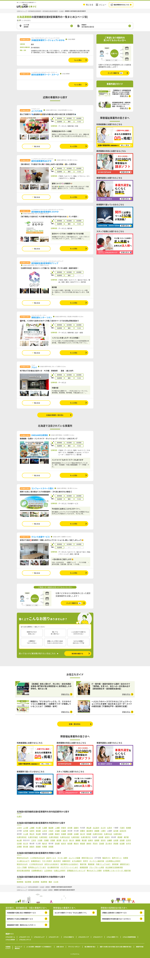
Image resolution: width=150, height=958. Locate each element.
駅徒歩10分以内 (22, 858)
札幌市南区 (118, 834)
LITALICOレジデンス (25, 940)
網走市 (76, 843)
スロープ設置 (22, 867)
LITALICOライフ (97, 937)
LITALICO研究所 (10, 940)
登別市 (103, 840)
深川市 (65, 840)
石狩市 (128, 840)
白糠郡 (109, 840)
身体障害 (36, 882)
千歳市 (122, 828)
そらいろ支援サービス (40, 536)
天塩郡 (63, 831)
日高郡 (76, 834)
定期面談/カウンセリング (76, 870)
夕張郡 (57, 831)
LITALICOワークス (24, 937)
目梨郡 (122, 840)
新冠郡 (69, 834)
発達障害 (44, 882)
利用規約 (8, 947)
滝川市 (71, 840)
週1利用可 (57, 861)
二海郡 (57, 828)
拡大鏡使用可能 (53, 867)
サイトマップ (18, 947)
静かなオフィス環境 (94, 870)
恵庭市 (57, 834)
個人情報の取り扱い (90, 947)
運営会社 (17, 948)
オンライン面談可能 (96, 861)
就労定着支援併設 (23, 870)
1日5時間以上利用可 (113, 861)
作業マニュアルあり (103, 864)
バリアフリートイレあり (69, 867)
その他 (55, 882)
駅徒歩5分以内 (22, 864)
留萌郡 (96, 840)
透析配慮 (115, 864)
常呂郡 (38, 834)
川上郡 (25, 834)
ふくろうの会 (36, 111)
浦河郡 (58, 840)
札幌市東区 (43, 837)
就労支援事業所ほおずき (41, 161)
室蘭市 (82, 831)
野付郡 (25, 847)
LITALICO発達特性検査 (129, 937)
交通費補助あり (37, 870)
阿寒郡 (44, 847)
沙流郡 (39, 840)
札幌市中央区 (98, 834)
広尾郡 (50, 834)
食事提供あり (36, 861)
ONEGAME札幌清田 (39, 435)
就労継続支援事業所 (34, 11)
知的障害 (28, 882)
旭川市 (82, 834)
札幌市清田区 (54, 837)
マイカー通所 (62, 858)
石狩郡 (19, 843)
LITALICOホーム (10, 937)
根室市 (107, 837)
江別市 (33, 840)
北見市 (109, 828)
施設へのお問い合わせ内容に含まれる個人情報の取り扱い (116, 947)
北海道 (61, 11)
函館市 (76, 828)
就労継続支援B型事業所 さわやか (45, 211)
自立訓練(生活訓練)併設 (114, 867)
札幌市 (19, 816)
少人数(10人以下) (23, 861)
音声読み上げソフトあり (37, 867)
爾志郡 (84, 840)
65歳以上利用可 (59, 870)
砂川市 (25, 843)
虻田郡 (122, 843)
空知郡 (57, 843)
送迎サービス (51, 858)
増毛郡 (38, 831)
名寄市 (31, 831)
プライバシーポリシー (74, 947)
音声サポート (117, 858)
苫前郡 (101, 843)
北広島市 (96, 828)
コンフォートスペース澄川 (42, 488)
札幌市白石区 (65, 837)
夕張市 (50, 831)
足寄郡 (19, 847)
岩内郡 (115, 831)
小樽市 (103, 831)
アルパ (34, 367)
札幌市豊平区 (86, 837)
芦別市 (95, 843)
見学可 (85, 861)
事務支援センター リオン (41, 317)
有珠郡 (88, 834)
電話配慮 (91, 864)
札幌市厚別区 (22, 837)
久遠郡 (44, 828)
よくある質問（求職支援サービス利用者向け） (39, 947)
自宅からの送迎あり (51, 864)
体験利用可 (66, 861)
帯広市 (31, 834)
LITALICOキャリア (83, 937)
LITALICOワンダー (54, 937)
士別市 (44, 831)
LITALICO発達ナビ (69, 937)
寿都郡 (96, 831)
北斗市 (103, 828)
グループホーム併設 (96, 867)
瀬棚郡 (77, 840)
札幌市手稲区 (33, 837)
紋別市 (63, 843)
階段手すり (106, 858)
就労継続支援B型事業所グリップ (44, 263)
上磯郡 (31, 828)
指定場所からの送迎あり (69, 864)
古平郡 (25, 831)
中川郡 (38, 828)
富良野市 (89, 831)
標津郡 (119, 837)
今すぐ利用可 (47, 861)
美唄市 (88, 843)
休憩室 (125, 858)
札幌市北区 (108, 834)
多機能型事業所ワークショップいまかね (47, 40)
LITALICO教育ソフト (112, 937)
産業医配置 (84, 867)
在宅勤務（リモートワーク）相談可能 (117, 870)
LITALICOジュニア (39, 937)
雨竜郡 (50, 847)
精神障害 (20, 882)
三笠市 (19, 828)
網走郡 (82, 843)
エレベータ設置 (74, 858)
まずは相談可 (77, 861)
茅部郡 (115, 843)
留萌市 (90, 840)
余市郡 (69, 828)
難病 (50, 882)
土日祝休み (48, 870)
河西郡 (52, 840)
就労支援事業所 (33, 887)
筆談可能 (83, 864)
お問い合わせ (60, 947)
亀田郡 (50, 828)
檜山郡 (19, 840)
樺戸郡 (126, 837)
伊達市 (63, 828)
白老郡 (115, 840)
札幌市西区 (75, 837)
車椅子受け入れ (87, 858)
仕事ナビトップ (22, 11)
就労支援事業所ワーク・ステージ (45, 74)
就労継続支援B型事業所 (50, 11)
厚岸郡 (128, 828)
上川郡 (25, 828)
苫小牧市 (108, 843)
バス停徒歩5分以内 (36, 864)
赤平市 (128, 843)
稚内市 (44, 843)
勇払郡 (88, 828)
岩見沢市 (123, 831)
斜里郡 (63, 834)
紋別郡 (69, 843)
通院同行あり (125, 864)
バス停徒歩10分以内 (37, 858)
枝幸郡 (100, 837)
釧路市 (31, 847)
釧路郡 (38, 847)
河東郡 (46, 840)
